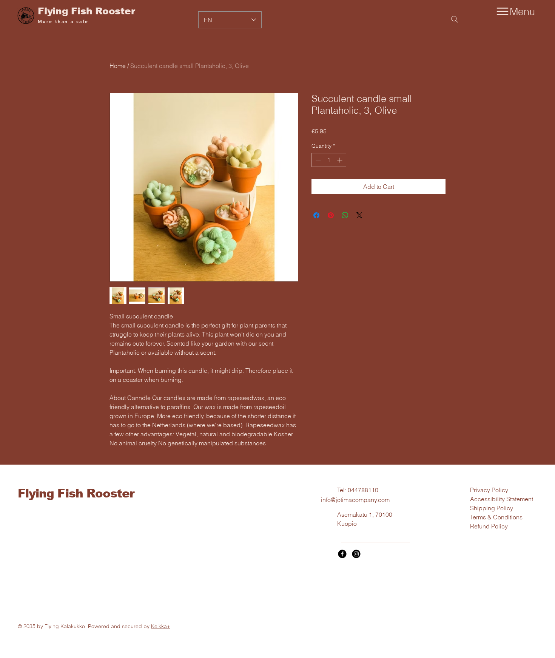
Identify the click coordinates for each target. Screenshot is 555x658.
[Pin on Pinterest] (330, 215)
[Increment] (340, 160)
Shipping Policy (491, 508)
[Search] (454, 19)
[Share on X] (359, 215)
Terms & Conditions (496, 517)
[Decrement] (317, 160)
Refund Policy (489, 526)
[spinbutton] (329, 160)
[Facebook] (342, 554)
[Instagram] (356, 554)
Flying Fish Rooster (86, 11)
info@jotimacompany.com (355, 500)
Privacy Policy (489, 490)
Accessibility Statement (501, 499)
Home (117, 66)
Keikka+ (160, 626)
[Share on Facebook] (316, 215)
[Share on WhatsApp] (345, 215)
